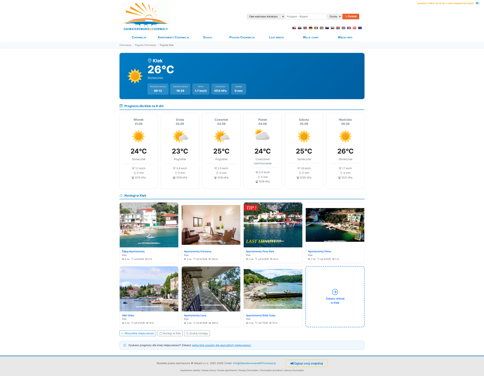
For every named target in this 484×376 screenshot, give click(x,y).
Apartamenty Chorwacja (173, 37)
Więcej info (345, 37)
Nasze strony (209, 370)
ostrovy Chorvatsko (294, 370)
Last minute (276, 37)
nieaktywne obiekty (190, 370)
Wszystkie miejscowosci (139, 333)
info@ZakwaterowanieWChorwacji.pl (254, 363)
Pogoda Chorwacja (242, 37)
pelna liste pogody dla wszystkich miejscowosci (221, 345)
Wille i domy (311, 37)
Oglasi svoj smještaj (308, 363)
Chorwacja (139, 37)
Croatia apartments (227, 370)
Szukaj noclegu (198, 333)
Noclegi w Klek (172, 333)
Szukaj (352, 16)
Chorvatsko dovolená (271, 370)
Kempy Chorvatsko (248, 370)
